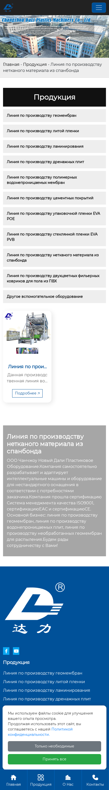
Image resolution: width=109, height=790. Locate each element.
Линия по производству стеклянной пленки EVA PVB (53, 237)
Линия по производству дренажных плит (45, 162)
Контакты (95, 780)
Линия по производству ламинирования (45, 146)
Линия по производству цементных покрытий (50, 198)
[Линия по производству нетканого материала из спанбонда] (27, 335)
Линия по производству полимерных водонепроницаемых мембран (42, 180)
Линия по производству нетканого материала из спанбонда (53, 258)
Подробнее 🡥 (27, 393)
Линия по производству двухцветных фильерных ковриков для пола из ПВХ (53, 278)
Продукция (35, 64)
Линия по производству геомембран (41, 115)
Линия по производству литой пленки (43, 131)
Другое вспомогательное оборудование (45, 296)
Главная (11, 64)
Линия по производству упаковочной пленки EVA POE (54, 216)
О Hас (68, 780)
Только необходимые (54, 746)
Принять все (54, 759)
